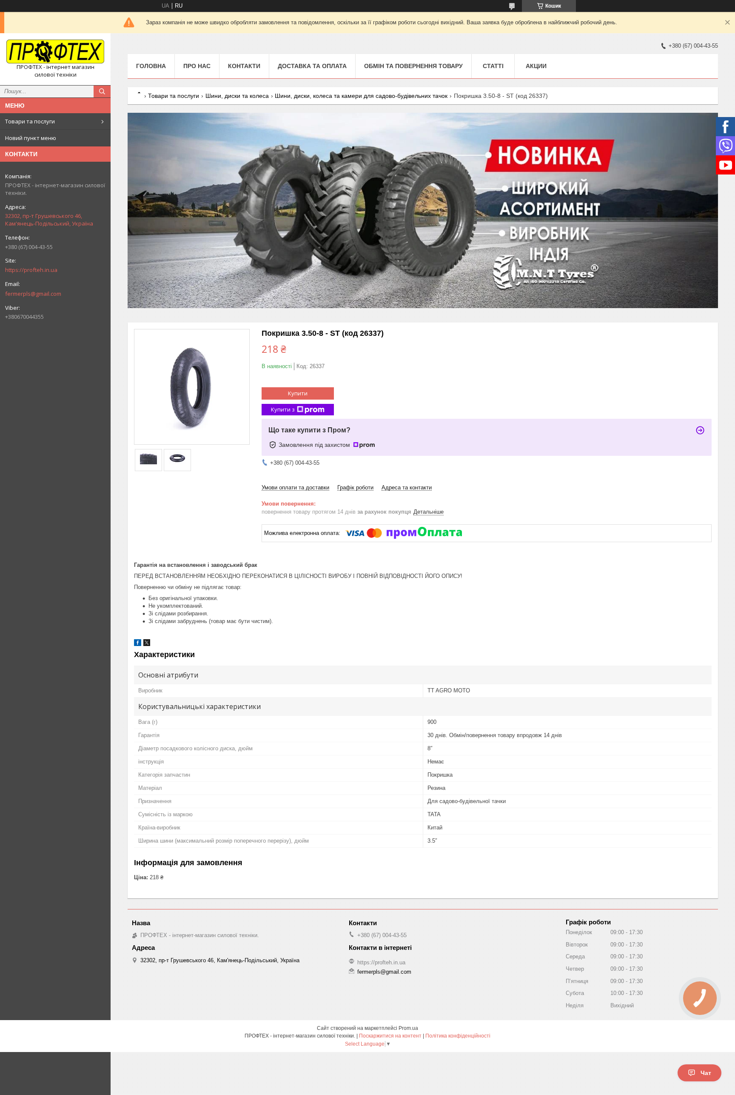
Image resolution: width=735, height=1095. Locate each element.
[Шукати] (102, 91)
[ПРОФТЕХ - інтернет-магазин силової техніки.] (55, 51)
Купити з (283, 409)
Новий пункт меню (30, 138)
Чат (706, 1072)
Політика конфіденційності (457, 1036)
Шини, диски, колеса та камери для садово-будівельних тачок (361, 95)
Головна (151, 66)
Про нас (197, 66)
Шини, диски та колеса (237, 95)
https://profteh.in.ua (31, 270)
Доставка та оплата (312, 66)
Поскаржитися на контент (390, 1036)
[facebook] (137, 644)
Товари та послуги (30, 121)
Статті (493, 66)
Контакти (244, 66)
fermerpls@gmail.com (33, 293)
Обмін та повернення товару (413, 66)
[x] (146, 644)
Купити (298, 393)
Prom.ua (408, 1028)
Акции (536, 66)
